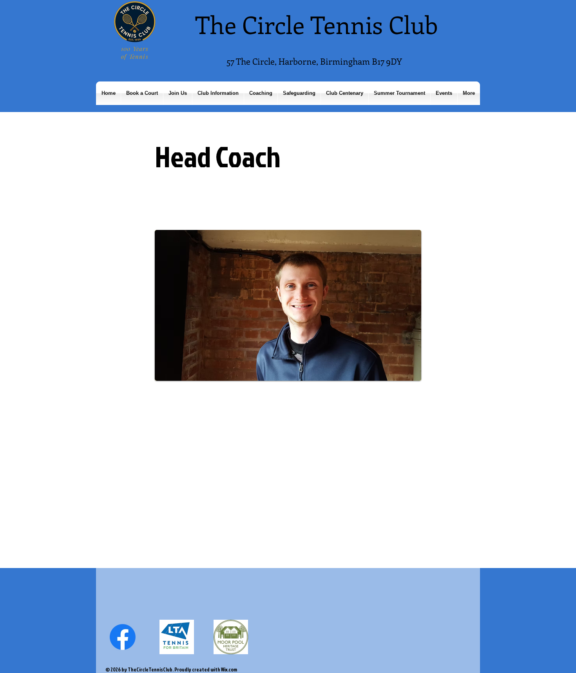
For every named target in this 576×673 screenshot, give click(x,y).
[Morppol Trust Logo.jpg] (231, 637)
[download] (176, 637)
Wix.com (228, 669)
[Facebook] (122, 637)
